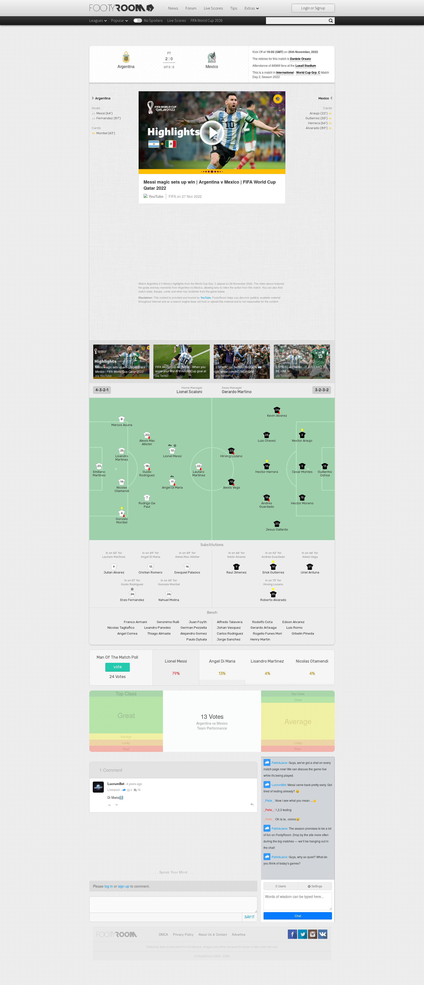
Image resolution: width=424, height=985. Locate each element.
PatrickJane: (280, 762)
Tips (233, 8)
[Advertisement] (212, 242)
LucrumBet (115, 783)
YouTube (205, 297)
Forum (190, 8)
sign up (123, 886)
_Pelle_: (269, 800)
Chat (298, 916)
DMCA (163, 934)
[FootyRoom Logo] (123, 8)
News (173, 8)
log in (109, 886)
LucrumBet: (280, 785)
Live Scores (213, 8)
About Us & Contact (213, 934)
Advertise (238, 934)
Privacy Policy (183, 934)
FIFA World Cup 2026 (207, 20)
